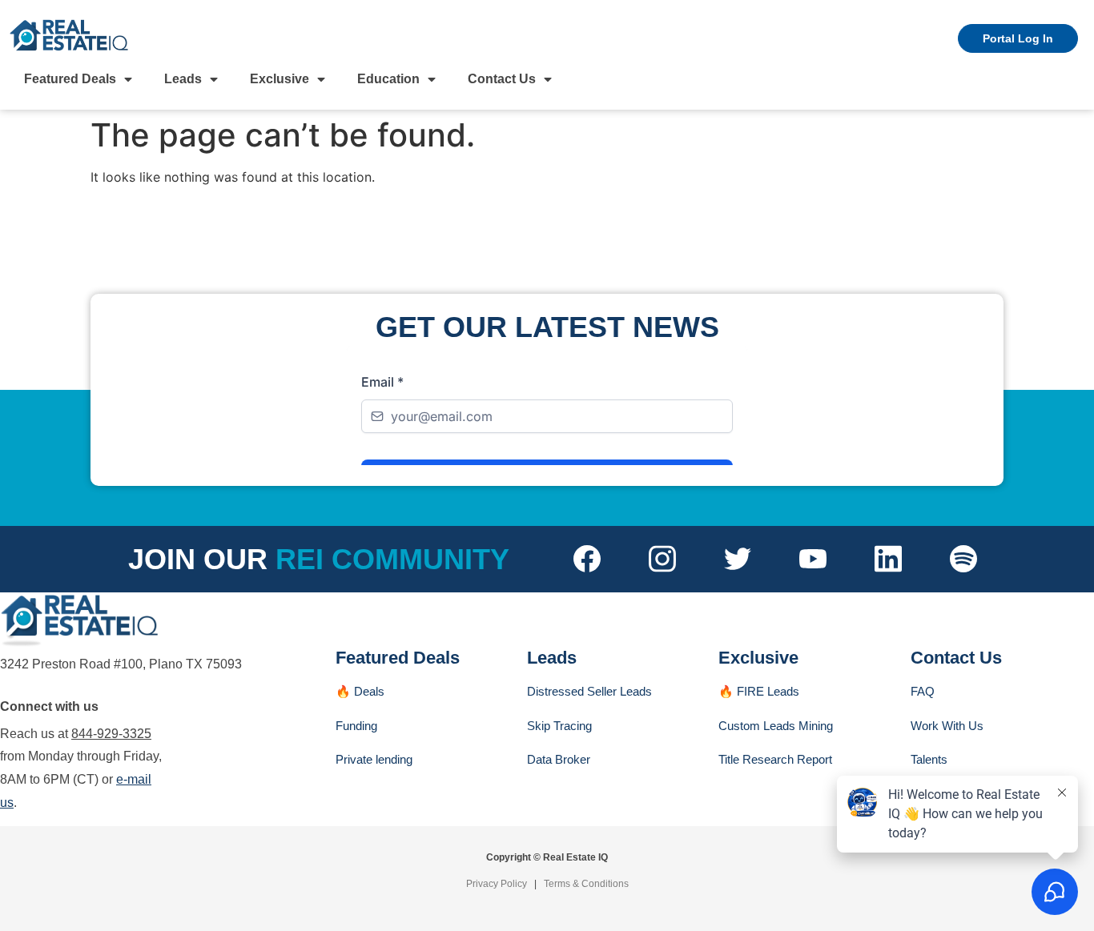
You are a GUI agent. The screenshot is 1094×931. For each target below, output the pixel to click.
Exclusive (279, 79)
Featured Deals (70, 79)
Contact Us (502, 79)
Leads (183, 79)
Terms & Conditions (586, 883)
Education (388, 79)
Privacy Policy (496, 883)
